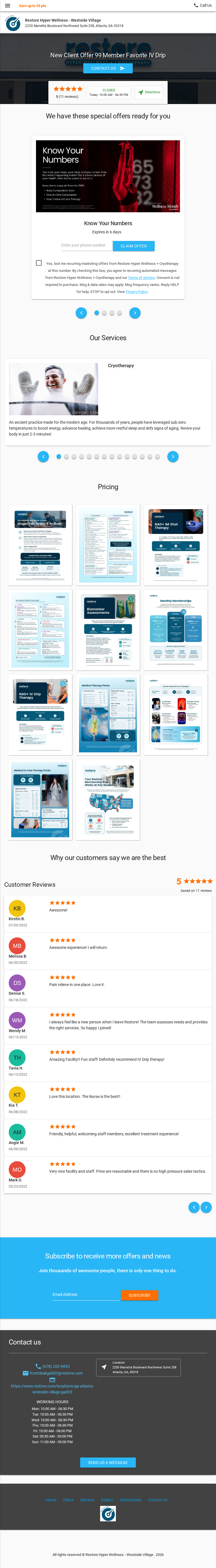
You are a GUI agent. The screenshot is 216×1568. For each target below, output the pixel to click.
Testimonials (130, 1500)
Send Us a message (108, 1462)
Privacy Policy (136, 292)
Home (51, 1500)
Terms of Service (141, 278)
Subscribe (140, 1295)
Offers (68, 1500)
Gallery (107, 1500)
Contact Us (108, 68)
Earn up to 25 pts (32, 6)
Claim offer (134, 246)
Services (87, 1500)
